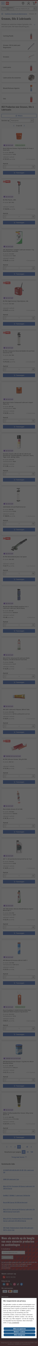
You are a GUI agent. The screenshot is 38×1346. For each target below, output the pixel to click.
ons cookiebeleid (14, 1323)
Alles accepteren (19, 1329)
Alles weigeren (19, 1335)
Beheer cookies (19, 1332)
